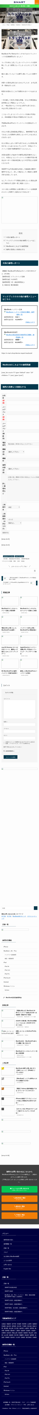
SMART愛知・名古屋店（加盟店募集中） (16, 1308)
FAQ (25, 1405)
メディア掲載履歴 (31, 1402)
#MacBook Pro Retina (14, 558)
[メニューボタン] (2, 2)
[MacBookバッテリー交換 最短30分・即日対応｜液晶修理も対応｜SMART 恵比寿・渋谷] (19, 2)
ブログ (6, 1252)
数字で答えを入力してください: (13, 747)
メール (6, 728)
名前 (5, 722)
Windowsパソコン (9, 986)
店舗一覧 (6, 1248)
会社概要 (7, 1405)
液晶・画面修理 (9, 958)
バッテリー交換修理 (10, 955)
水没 (18, 561)
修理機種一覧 (8, 1244)
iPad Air (7, 966)
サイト (5, 735)
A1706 (9, 916)
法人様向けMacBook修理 (11, 1256)
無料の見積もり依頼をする (15, 249)
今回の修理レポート (13, 237)
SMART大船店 (9, 1291)
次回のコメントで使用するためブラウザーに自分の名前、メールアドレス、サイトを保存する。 (20, 742)
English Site (7, 1269)
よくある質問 (8, 1260)
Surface (7, 990)
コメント (7, 699)
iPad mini (7, 970)
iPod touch (7, 978)
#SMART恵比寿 (25, 558)
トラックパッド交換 (7, 561)
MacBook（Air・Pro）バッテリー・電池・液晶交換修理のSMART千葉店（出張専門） (20, 1296)
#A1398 (5, 558)
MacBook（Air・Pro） (11, 951)
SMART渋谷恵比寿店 (11, 1287)
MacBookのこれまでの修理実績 (17, 246)
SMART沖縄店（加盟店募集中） (14, 1311)
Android (6, 982)
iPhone (6, 947)
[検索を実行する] (35, 908)
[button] (4, 570)
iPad (5, 962)
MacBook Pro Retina (9, 556)
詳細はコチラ (30, 322)
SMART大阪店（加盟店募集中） (14, 1304)
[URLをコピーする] (34, 570)
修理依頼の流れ (8, 1240)
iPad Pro (7, 974)
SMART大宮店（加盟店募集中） (14, 1300)
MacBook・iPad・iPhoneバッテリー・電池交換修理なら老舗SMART (20, 1408)
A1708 (4, 916)
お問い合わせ (8, 1264)
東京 (15, 561)
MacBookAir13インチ (19, 916)
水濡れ (22, 561)
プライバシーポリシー (16, 1405)
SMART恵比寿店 (19, 556)
